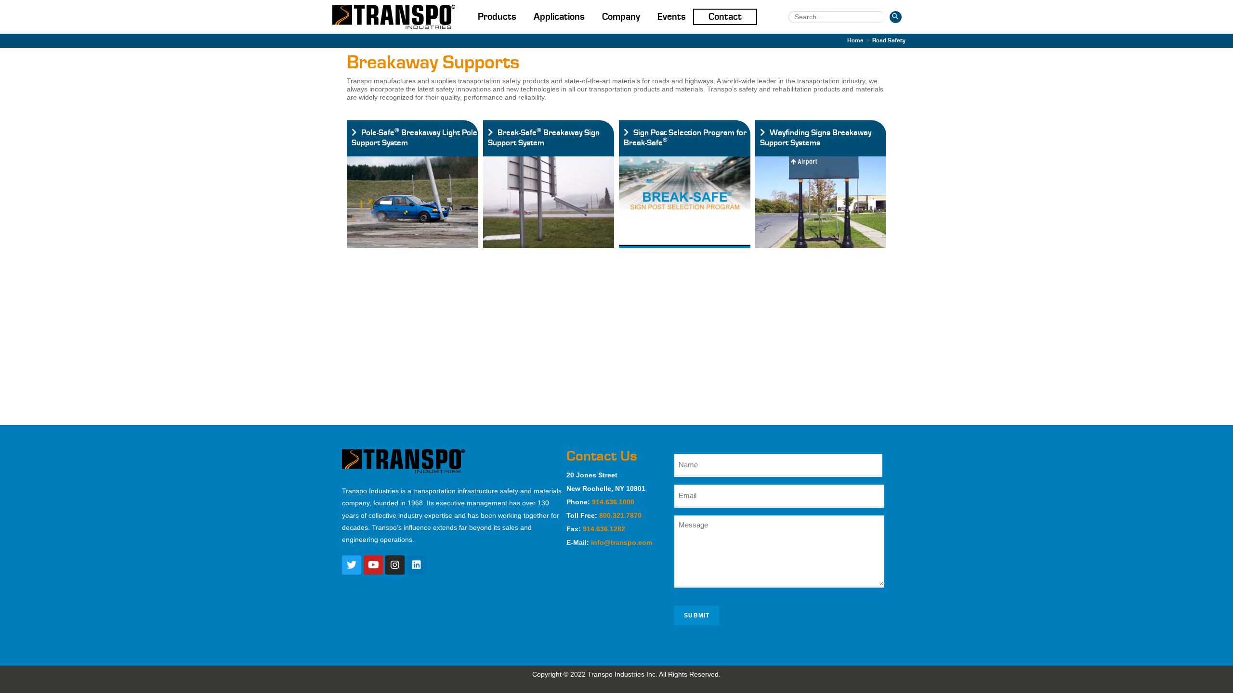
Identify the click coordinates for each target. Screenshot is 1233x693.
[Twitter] (351, 565)
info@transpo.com (621, 542)
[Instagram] (395, 565)
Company (621, 17)
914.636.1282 (604, 529)
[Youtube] (373, 565)
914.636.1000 (613, 502)
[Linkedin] (416, 565)
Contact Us (601, 456)
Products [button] (497, 17)
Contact (725, 17)
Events (671, 17)
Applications (559, 17)
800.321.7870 (620, 515)
